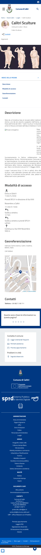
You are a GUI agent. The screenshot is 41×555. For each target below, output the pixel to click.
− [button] (7, 261)
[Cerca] (37, 9)
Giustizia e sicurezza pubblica (19, 461)
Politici (20, 430)
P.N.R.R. (19, 532)
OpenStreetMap (32, 291)
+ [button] (7, 258)
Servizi (19, 439)
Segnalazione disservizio (19, 527)
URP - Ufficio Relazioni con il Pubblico (19, 515)
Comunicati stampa (19, 478)
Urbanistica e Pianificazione (19, 453)
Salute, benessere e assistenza (19, 468)
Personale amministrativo (19, 433)
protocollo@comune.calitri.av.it (19, 512)
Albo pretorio (20, 490)
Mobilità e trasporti (19, 458)
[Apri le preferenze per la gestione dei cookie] (3, 551)
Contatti (19, 496)
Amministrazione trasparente (19, 492)
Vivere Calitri (10, 18)
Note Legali (17, 541)
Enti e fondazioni (19, 427)
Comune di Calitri (22, 8)
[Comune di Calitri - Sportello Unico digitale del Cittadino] (9, 9)
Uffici (19, 425)
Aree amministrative (19, 420)
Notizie (19, 476)
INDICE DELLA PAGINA (9, 77)
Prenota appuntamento (19, 521)
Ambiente (19, 466)
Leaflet (24, 291)
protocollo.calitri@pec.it (19, 509)
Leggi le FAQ (19, 524)
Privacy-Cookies (6, 541)
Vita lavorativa (19, 448)
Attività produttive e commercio (19, 450)
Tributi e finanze (19, 463)
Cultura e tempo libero (19, 445)
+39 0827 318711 (19, 507)
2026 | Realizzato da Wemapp (20, 546)
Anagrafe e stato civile (19, 443)
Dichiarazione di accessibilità (19, 529)
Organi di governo (19, 422)
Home (3, 18)
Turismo (19, 455)
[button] (38, 2)
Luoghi (18, 18)
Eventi (19, 481)
